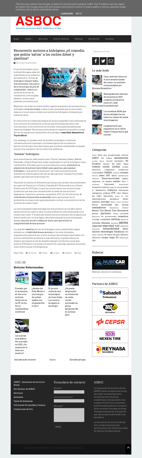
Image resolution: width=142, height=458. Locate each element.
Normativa (122, 210)
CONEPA (108, 172)
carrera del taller (112, 164)
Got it (79, 14)
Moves (95, 205)
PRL (102, 216)
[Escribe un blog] (19, 262)
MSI (117, 205)
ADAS (99, 155)
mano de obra (121, 196)
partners (106, 213)
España (109, 181)
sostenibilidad (111, 228)
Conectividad (97, 172)
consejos (124, 172)
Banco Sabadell (106, 161)
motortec (125, 202)
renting (115, 219)
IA (93, 190)
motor (118, 202)
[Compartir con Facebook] (24, 262)
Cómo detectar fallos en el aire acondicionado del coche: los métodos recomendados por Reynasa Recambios (109, 82)
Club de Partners (61, 39)
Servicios (42, 39)
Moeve (113, 202)
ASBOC (28, 39)
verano (105, 237)
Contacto (109, 39)
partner (95, 213)
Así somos (106, 158)
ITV (113, 192)
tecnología (30, 63)
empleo (125, 178)
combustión (110, 170)
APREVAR (124, 155)
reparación (124, 219)
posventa (124, 213)
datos (102, 175)
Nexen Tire (98, 210)
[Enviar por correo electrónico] (16, 262)
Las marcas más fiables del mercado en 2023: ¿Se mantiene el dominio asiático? (21, 344)
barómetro (119, 161)
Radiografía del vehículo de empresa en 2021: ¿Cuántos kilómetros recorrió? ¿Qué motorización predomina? (110, 100)
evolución (95, 184)
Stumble (68, 253)
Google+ (56, 253)
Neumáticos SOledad (119, 208)
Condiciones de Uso (23, 409)
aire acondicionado (111, 155)
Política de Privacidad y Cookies (29, 405)
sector (19, 63)
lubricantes (108, 196)
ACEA (94, 155)
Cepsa (125, 164)
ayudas (95, 161)
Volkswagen (123, 238)
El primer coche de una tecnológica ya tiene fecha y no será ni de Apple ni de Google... (55, 297)
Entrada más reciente (25, 359)
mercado (105, 201)
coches (116, 166)
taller (125, 228)
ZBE (94, 240)
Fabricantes (109, 184)
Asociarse (18, 397)
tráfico (94, 235)
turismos (100, 235)
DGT (108, 175)
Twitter (44, 253)
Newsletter (93, 39)
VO (117, 237)
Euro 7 (125, 181)
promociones (110, 216)
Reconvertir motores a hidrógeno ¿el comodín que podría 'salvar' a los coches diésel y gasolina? (49, 54)
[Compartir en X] (21, 262)
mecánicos (114, 199)
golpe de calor (115, 187)
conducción (123, 170)
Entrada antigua (77, 359)
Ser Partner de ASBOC (24, 389)
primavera (96, 216)
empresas (96, 181)
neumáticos (99, 207)
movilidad (106, 204)
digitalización (123, 176)
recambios (123, 216)
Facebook (31, 253)
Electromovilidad (110, 178)
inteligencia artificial (101, 193)
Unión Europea (113, 235)
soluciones (96, 229)
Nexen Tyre (110, 210)
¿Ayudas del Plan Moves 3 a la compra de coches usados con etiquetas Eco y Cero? (38, 297)
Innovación (123, 190)
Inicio (53, 359)
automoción (121, 157)
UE (105, 235)
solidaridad (124, 226)
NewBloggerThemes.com (63, 451)
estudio (116, 181)
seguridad (97, 225)
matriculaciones (99, 199)
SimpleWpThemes (92, 447)
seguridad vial (110, 225)
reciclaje (95, 219)
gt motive (124, 187)
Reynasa (106, 223)
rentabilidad (105, 219)
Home (16, 39)
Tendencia (119, 231)
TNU (126, 232)
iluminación (101, 190)
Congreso (116, 173)
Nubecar (79, 39)
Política (115, 214)
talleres (96, 231)
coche (106, 166)
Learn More (67, 14)
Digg (79, 253)
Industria (112, 190)
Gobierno (106, 187)
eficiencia (95, 178)
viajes (112, 237)
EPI (103, 181)
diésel (114, 175)
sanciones (114, 223)
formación (96, 187)
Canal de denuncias (23, 401)
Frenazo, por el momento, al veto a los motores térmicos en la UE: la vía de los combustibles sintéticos (21, 300)
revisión (96, 223)
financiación (123, 184)
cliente (96, 166)
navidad (125, 205)
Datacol (95, 176)
